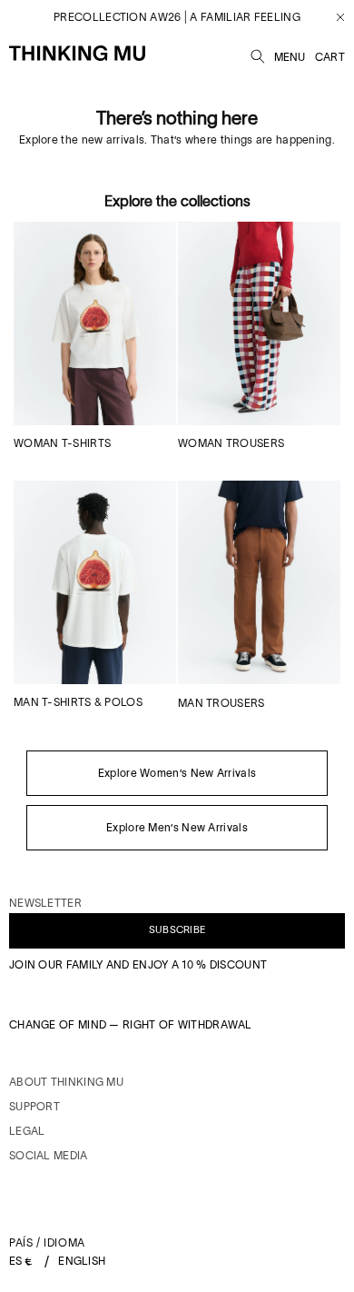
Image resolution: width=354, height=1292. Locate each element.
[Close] (333, 17)
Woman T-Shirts (62, 443)
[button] (258, 53)
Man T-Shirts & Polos (78, 702)
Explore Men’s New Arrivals (177, 827)
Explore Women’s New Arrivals (177, 773)
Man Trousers (221, 703)
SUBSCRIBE (177, 929)
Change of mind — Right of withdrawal (130, 1024)
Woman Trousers (231, 443)
